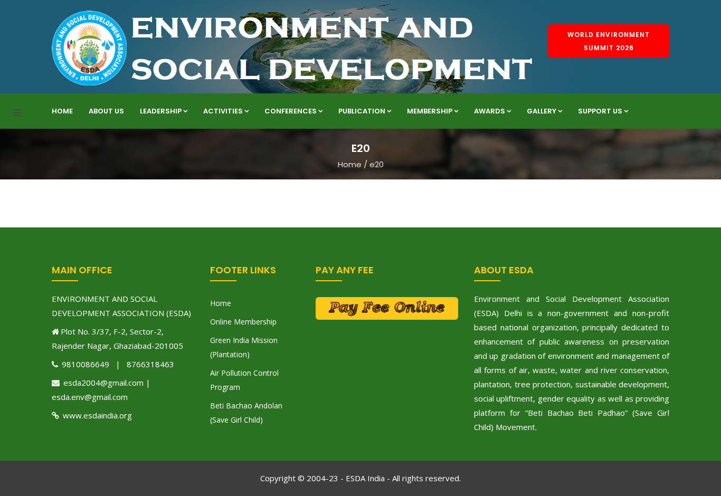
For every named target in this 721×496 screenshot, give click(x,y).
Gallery (541, 111)
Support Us (600, 111)
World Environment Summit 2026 (608, 41)
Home (62, 111)
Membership (429, 111)
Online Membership (243, 322)
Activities (223, 111)
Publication (361, 111)
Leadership (161, 111)
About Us (106, 111)
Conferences (290, 111)
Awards (489, 111)
